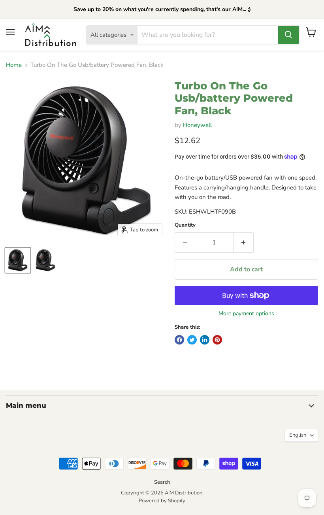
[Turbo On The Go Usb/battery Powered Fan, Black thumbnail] (17, 260)
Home (14, 65)
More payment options (246, 314)
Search (162, 482)
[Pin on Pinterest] (217, 340)
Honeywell (197, 125)
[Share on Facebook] (179, 340)
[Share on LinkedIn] (204, 340)
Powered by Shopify (162, 500)
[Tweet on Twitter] (192, 340)
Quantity (185, 225)
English (297, 435)
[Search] (288, 35)
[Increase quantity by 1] (244, 242)
